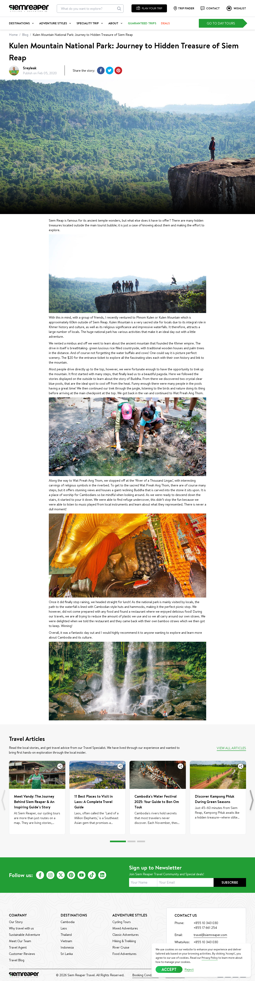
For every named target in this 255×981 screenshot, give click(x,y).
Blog (25, 34)
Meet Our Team (20, 941)
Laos (64, 928)
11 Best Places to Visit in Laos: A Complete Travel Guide (93, 802)
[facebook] (40, 875)
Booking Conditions (145, 975)
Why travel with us (21, 928)
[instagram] (50, 875)
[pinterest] (71, 875)
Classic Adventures (125, 934)
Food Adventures (124, 954)
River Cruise (120, 947)
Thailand (66, 934)
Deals (165, 23)
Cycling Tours (121, 922)
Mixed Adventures (125, 928)
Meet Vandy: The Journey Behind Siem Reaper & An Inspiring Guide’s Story (34, 802)
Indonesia (67, 947)
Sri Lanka (67, 954)
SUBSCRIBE (230, 882)
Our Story (16, 922)
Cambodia (68, 922)
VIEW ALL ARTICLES (231, 748)
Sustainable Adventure (24, 934)
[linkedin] (102, 875)
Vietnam (66, 941)
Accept (169, 969)
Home (13, 34)
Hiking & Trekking (124, 941)
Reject (189, 969)
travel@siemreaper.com (210, 935)
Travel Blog (16, 960)
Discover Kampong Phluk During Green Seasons (214, 799)
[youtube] (81, 875)
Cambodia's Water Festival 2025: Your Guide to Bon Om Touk (156, 802)
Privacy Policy (210, 958)
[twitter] (61, 875)
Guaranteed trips (142, 23)
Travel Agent (18, 947)
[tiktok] (92, 875)
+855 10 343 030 (206, 942)
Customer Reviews (22, 954)
